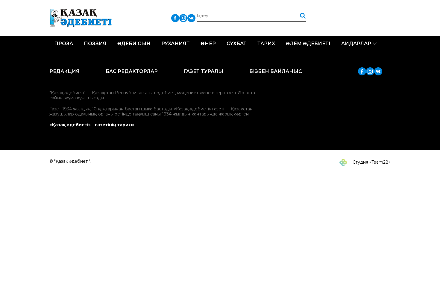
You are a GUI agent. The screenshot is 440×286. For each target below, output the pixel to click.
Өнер (208, 43)
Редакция (64, 71)
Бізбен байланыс (275, 71)
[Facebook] (175, 18)
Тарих (266, 43)
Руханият (175, 43)
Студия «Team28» (371, 162)
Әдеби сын (134, 43)
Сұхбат (237, 43)
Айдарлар (356, 43)
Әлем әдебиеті (308, 43)
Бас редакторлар (132, 71)
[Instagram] (183, 18)
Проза (63, 43)
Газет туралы (203, 71)
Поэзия (95, 43)
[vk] (191, 18)
